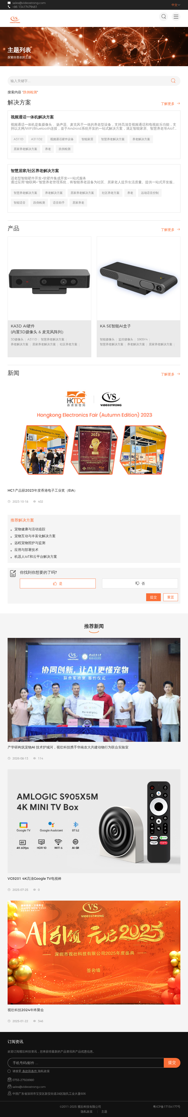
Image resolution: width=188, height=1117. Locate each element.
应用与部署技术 (26, 550)
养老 (48, 149)
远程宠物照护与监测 (29, 543)
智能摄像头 (107, 339)
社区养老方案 (110, 193)
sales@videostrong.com (29, 3)
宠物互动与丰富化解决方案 (35, 536)
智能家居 (87, 139)
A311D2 (36, 139)
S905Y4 (142, 339)
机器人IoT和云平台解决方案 (35, 556)
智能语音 (19, 202)
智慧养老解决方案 (113, 139)
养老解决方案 (141, 139)
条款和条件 (29, 1071)
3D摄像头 (17, 339)
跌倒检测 (64, 149)
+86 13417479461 (24, 7)
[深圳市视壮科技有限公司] (15, 19)
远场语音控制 (150, 193)
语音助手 (59, 202)
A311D (18, 139)
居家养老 (78, 202)
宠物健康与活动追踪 (29, 529)
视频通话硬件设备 (62, 139)
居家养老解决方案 (25, 149)
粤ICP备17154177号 (166, 1106)
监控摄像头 (125, 339)
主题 (104, 1111)
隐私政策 (87, 1111)
